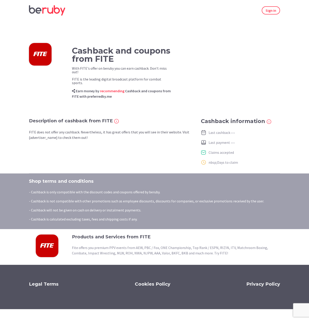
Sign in (271, 10)
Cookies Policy (152, 284)
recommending (112, 91)
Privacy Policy (263, 284)
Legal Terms (44, 284)
